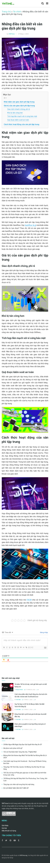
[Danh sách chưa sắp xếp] (18, 647)
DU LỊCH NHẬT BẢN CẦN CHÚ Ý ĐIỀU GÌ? (16, 788)
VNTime (12, 34)
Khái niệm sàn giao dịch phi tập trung (19, 102)
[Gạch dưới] (9, 647)
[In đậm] (4, 647)
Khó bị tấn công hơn (15, 113)
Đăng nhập (44, 632)
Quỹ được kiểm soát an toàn (18, 120)
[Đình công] (12, 647)
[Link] (26, 647)
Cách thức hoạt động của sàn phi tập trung (21, 124)
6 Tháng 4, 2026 (27, 719)
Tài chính (17, 11)
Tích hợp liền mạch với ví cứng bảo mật (22, 116)
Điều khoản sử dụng (9, 831)
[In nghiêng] (6, 647)
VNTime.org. (24, 855)
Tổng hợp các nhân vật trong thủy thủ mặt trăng (18, 784)
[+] (32, 647)
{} (29, 647)
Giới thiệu (5, 825)
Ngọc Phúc (19, 689)
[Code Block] (23, 647)
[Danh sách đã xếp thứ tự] (15, 647)
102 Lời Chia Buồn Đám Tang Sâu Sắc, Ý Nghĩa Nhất (20, 752)
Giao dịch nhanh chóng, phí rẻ (18, 109)
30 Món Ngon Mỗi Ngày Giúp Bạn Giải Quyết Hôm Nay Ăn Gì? (22, 744)
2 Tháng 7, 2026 (27, 709)
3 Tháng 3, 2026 (27, 729)
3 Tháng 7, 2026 (27, 699)
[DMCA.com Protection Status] (9, 813)
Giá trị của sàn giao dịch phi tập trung (19, 106)
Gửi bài (4, 828)
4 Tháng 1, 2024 (23, 34)
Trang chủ (6, 11)
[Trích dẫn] (20, 647)
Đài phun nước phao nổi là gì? (13, 748)
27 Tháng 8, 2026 (30, 689)
